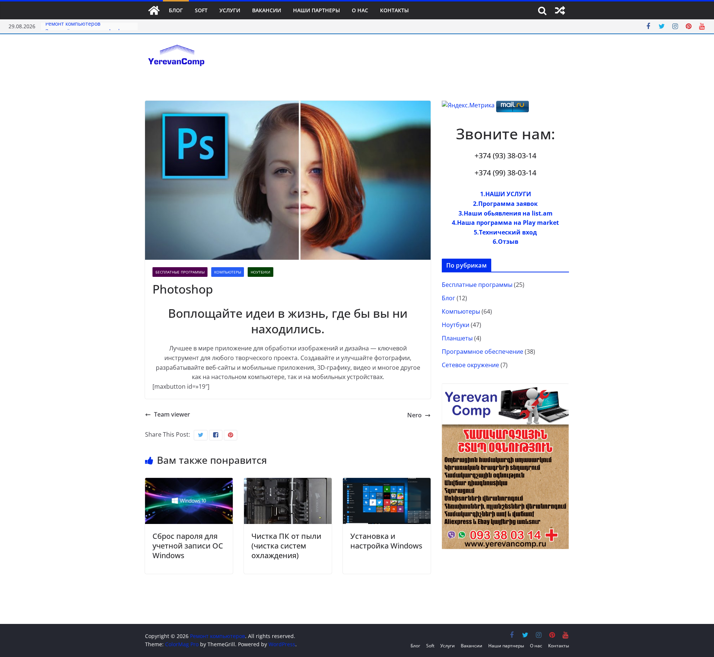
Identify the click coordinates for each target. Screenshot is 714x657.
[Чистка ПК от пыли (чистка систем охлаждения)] (288, 482)
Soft (201, 10)
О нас (360, 10)
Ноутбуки (260, 272)
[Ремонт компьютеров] (154, 10)
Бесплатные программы (180, 272)
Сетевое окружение (470, 365)
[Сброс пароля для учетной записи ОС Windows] (189, 482)
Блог (176, 10)
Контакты (394, 10)
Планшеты (457, 338)
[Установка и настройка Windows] (387, 482)
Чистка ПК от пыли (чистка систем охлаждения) (286, 545)
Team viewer (172, 414)
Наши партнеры (316, 10)
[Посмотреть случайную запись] (560, 10)
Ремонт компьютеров (72, 26)
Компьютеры (227, 272)
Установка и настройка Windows (386, 541)
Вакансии (266, 10)
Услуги (229, 10)
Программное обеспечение (482, 351)
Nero (414, 415)
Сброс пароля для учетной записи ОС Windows (187, 545)
